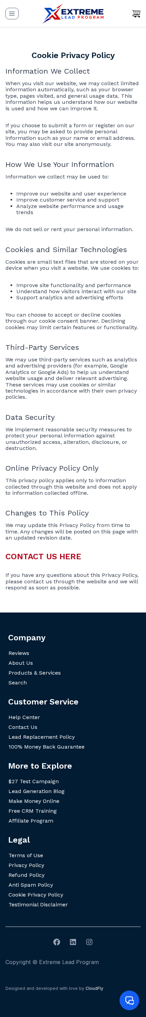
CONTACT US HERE (43, 556)
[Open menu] (12, 13)
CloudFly (94, 988)
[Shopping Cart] (136, 14)
